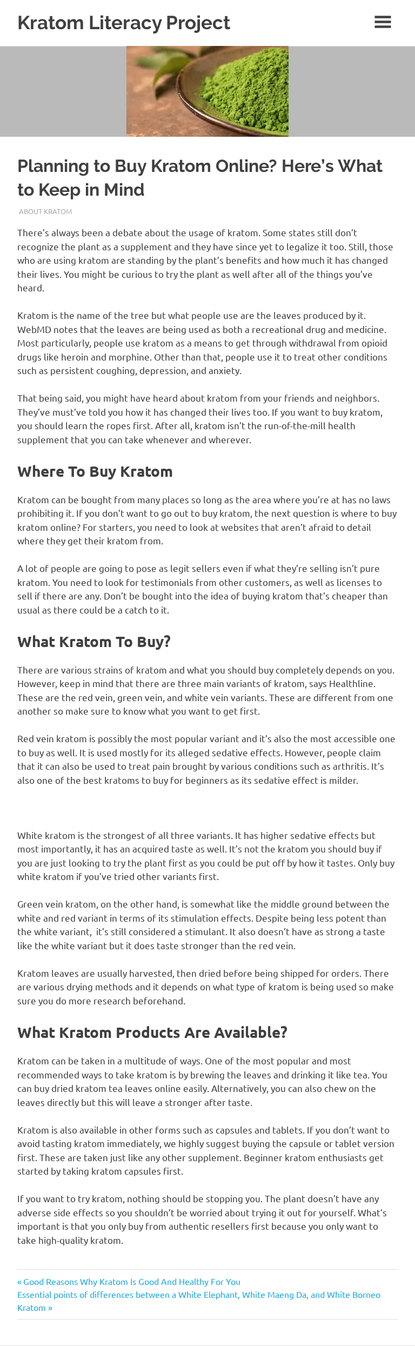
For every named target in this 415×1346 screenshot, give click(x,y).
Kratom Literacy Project (123, 22)
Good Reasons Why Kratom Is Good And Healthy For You (131, 1281)
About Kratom (45, 211)
